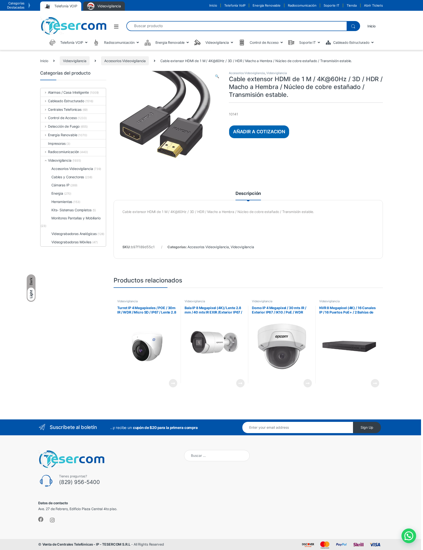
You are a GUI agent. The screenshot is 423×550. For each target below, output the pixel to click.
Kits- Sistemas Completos (71, 210)
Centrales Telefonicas (65, 109)
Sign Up (367, 427)
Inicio (213, 5)
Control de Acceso (62, 118)
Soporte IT (331, 5)
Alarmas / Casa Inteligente (68, 92)
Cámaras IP (60, 185)
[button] (217, 76)
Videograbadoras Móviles (71, 242)
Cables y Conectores (67, 177)
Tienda (352, 5)
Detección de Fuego (64, 126)
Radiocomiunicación (63, 152)
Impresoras (57, 143)
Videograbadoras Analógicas (73, 234)
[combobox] (236, 26)
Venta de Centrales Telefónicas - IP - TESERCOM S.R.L (86, 544)
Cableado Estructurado (66, 101)
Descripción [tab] (248, 193)
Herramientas (61, 202)
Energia (57, 193)
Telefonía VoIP (234, 5)
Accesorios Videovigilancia (125, 61)
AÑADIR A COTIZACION (259, 132)
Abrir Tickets (373, 5)
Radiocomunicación (302, 5)
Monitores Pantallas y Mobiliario (76, 218)
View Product (171, 383)
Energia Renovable (267, 5)
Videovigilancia (74, 61)
